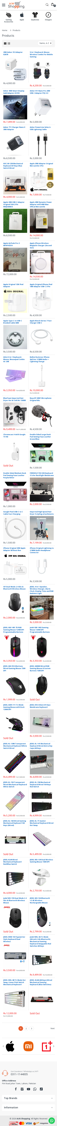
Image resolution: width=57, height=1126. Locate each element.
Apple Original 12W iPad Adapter (13, 285)
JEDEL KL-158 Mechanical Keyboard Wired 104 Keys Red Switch (40, 784)
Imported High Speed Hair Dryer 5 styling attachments (42, 513)
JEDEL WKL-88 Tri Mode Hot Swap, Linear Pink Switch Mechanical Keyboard (14, 982)
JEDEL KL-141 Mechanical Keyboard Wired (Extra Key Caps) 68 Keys (41, 746)
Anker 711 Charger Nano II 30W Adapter (14, 128)
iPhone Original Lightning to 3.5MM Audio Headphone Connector (42, 550)
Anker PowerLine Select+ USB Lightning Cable (40, 128)
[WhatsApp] (34, 1090)
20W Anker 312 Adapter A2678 (13, 53)
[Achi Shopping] (16, 5)
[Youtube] (28, 1090)
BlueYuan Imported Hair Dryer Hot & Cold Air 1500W (14, 399)
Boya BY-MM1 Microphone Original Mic (40, 399)
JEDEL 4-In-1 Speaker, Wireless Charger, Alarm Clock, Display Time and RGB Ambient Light (41, 590)
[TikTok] (41, 1089)
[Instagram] (22, 1090)
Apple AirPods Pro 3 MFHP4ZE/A (11, 244)
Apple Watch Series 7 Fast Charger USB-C (41, 322)
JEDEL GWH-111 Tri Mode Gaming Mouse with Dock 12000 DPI (14, 707)
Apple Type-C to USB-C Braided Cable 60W (12, 322)
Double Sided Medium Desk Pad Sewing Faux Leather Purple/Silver (14, 475)
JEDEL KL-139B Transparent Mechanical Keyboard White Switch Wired (15, 746)
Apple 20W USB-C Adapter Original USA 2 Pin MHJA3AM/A (14, 204)
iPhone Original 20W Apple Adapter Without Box (14, 549)
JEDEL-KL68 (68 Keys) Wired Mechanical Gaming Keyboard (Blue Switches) (41, 982)
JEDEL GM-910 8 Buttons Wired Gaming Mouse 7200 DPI (14, 668)
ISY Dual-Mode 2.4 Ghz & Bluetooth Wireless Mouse (14, 588)
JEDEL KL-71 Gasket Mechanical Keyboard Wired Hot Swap (41, 823)
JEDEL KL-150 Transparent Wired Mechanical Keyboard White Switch (15, 784)
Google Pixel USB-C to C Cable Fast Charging (13, 513)
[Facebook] (15, 1090)
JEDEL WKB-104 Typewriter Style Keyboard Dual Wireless (14, 939)
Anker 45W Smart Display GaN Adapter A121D (13, 92)
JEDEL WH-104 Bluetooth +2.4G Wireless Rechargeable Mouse (40, 900)
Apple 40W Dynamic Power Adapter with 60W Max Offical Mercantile (41, 204)
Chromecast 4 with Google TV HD (14, 435)
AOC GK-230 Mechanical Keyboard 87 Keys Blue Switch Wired (13, 165)
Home (4, 30)
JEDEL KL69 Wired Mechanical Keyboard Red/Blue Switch (12, 862)
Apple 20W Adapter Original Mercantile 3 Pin (41, 164)
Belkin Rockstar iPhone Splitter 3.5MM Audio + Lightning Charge (39, 359)
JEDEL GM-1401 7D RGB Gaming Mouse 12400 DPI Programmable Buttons (13, 629)
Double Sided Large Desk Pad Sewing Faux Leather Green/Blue (40, 436)
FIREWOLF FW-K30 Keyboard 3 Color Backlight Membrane (42, 474)
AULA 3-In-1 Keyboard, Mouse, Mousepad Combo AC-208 (14, 359)
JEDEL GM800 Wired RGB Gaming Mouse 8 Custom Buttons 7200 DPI (40, 668)
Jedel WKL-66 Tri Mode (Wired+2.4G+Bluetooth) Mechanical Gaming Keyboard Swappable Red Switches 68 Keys (40, 941)
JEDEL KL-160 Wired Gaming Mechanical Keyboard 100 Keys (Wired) (14, 823)
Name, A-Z (44, 43)
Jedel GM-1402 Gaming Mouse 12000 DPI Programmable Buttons (40, 629)
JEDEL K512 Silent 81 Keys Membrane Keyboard (40, 706)
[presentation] (3, 1046)
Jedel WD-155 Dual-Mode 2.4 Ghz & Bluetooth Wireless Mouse (15, 900)
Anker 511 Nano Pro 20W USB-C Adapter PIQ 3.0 (40, 92)
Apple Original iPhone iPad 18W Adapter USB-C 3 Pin (41, 285)
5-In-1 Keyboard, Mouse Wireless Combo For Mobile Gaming (41, 54)
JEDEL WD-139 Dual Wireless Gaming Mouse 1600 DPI (41, 861)
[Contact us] (52, 1120)
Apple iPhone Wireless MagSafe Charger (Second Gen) (41, 245)
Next (53, 1028)
